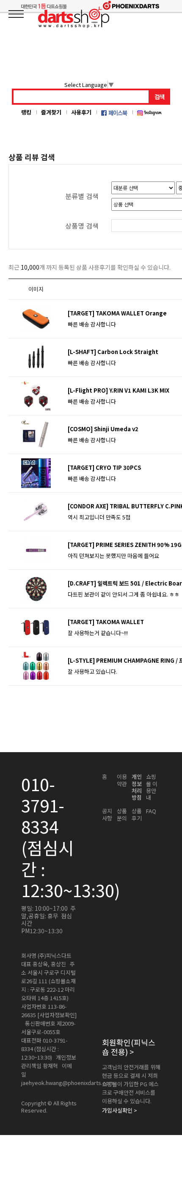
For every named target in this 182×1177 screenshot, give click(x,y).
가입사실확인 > (119, 1110)
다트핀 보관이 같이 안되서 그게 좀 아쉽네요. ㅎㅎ (123, 594)
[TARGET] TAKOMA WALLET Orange (117, 313)
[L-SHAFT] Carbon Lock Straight (113, 352)
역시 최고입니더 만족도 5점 (99, 517)
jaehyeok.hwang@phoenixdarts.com (67, 1082)
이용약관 (122, 780)
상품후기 (137, 815)
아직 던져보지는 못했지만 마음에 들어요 (113, 556)
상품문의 (122, 815)
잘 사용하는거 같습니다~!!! (98, 633)
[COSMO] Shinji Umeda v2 (103, 429)
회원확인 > (128, 1047)
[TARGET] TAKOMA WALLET (106, 622)
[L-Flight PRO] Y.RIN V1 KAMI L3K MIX (118, 390)
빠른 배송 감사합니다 (92, 324)
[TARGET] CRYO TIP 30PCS (104, 467)
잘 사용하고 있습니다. (92, 671)
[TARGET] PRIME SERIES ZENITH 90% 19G (125, 545)
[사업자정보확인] (57, 1015)
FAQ (151, 811)
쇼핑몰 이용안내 (151, 787)
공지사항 (107, 815)
